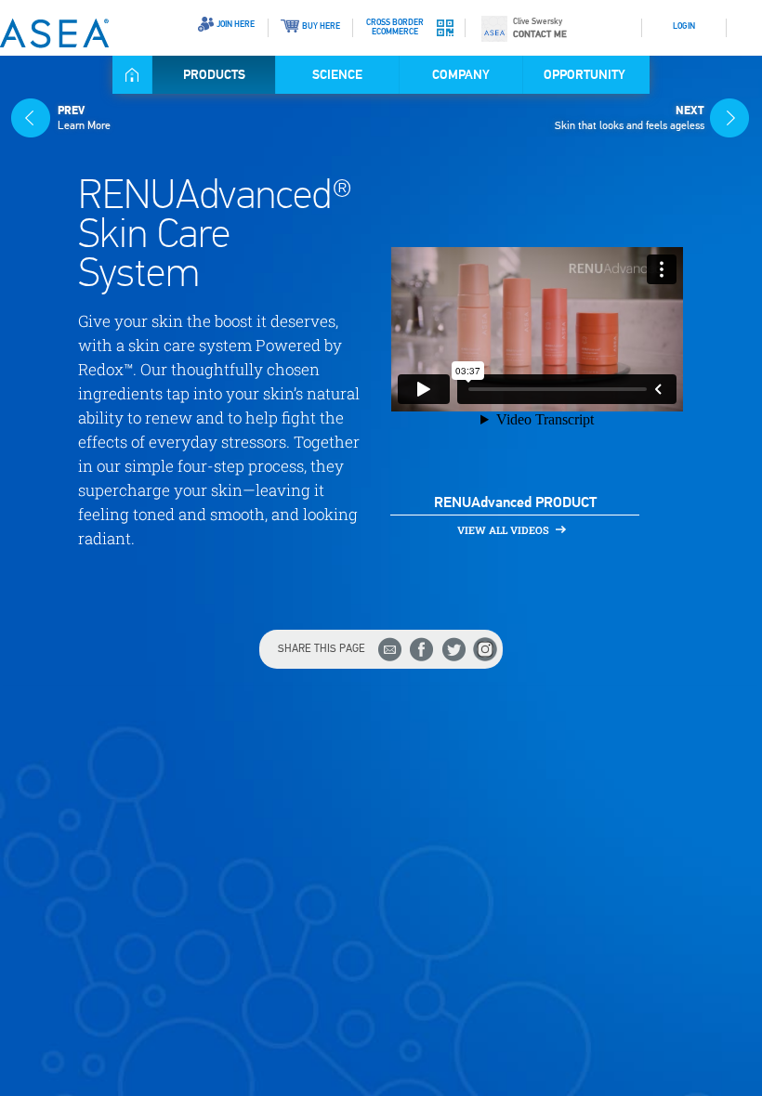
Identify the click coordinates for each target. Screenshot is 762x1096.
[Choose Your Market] (744, 20)
